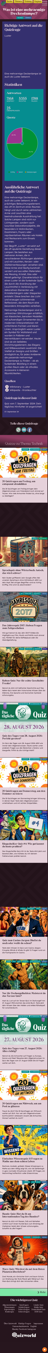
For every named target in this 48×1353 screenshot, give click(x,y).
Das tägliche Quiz (23, 704)
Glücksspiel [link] (31, 908)
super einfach (42, 538)
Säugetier (26, 1182)
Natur (38, 1182)
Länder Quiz (38, 1305)
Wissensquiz (9, 1307)
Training (28, 1)
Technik (20, 17)
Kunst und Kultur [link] (35, 961)
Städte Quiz (38, 1307)
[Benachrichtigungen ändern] (44, 1349)
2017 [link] (22, 593)
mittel (44, 648)
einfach (28, 17)
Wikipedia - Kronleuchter (23, 390)
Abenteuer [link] (43, 964)
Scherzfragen (23, 1309)
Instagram (31, 1329)
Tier (33, 1182)
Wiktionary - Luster (20, 386)
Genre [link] (8, 961)
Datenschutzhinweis (21, 1326)
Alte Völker (29, 648)
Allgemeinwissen (35, 449)
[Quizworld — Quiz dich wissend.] (4, 4)
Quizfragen (25, 449)
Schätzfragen (24, 1307)
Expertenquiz (9, 1309)
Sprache (35, 538)
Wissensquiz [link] (18, 1126)
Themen (18, 1)
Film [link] (14, 961)
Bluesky (15, 1329)
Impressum (38, 1324)
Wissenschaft (36, 1126)
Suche (9, 1)
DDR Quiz (39, 1312)
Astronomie (27, 1237)
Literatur (25, 961)
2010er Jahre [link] (28, 593)
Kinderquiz (9, 1312)
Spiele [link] (38, 908)
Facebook (23, 1329)
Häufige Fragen (24, 1324)
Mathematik (27, 1126)
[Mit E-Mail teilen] (24, 431)
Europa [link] (21, 648)
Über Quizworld (10, 1324)
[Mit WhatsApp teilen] (18, 431)
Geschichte (37, 593)
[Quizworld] (24, 1342)
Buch (19, 961)
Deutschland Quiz (38, 1309)
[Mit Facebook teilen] (29, 431)
